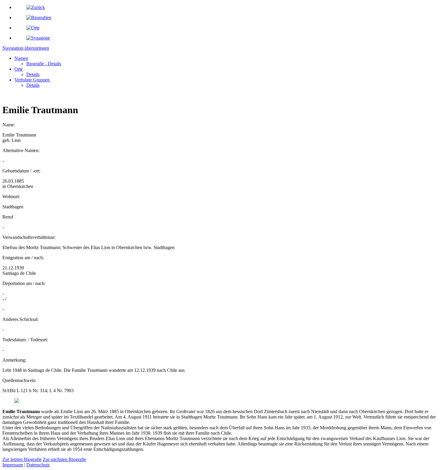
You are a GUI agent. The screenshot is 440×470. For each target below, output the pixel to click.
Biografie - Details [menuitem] (43, 63)
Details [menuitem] (33, 74)
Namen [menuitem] (21, 58)
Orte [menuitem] (18, 69)
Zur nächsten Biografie (64, 459)
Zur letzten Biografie (22, 459)
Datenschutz (38, 464)
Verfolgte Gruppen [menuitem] (32, 79)
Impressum (12, 464)
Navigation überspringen (25, 48)
